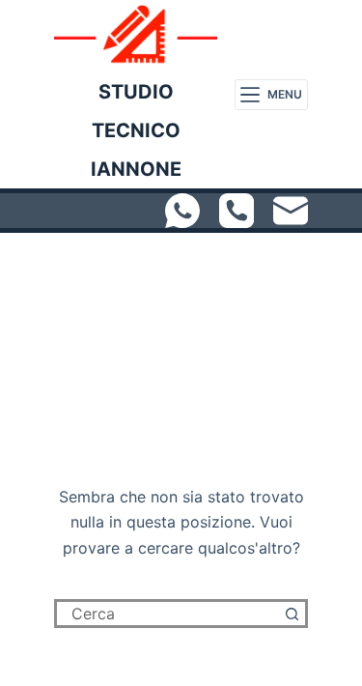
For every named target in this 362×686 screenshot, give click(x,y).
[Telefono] (236, 210)
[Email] (290, 210)
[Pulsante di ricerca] (293, 613)
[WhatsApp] (182, 210)
